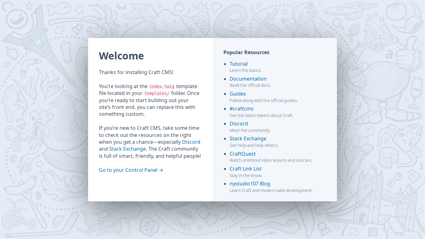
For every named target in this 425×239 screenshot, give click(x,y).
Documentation (248, 78)
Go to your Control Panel (128, 169)
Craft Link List (246, 168)
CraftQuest (243, 153)
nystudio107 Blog (250, 183)
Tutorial (239, 63)
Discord (191, 141)
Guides (238, 93)
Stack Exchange (127, 148)
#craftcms (242, 108)
